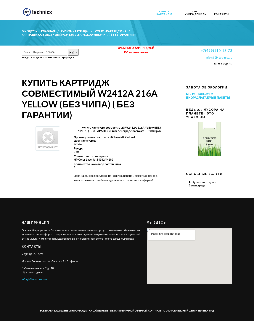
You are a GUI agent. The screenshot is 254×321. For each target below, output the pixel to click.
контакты (221, 14)
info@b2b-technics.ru (219, 57)
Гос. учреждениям (196, 13)
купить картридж (164, 13)
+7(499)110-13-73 (216, 50)
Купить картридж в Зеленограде (202, 183)
